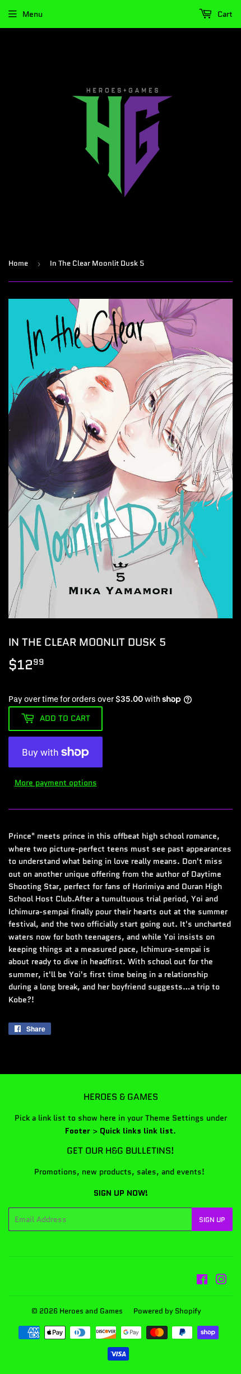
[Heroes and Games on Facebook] (202, 1281)
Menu (32, 14)
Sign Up (212, 1219)
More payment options (56, 782)
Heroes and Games (91, 1311)
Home (18, 263)
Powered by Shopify (167, 1311)
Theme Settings (174, 1117)
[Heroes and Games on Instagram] (221, 1281)
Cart (224, 14)
